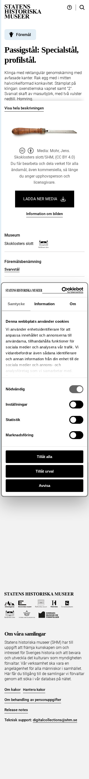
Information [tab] (44, 304)
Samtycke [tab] (16, 304)
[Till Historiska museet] (54, 603)
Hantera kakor (34, 690)
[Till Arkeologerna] (9, 603)
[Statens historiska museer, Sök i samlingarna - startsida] (23, 11)
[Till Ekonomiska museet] (24, 603)
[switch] (76, 404)
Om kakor (12, 689)
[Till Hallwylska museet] (41, 603)
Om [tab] (73, 304)
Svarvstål (12, 269)
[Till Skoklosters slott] (9, 614)
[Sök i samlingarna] (82, 7)
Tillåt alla (44, 457)
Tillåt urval (45, 471)
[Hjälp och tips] (69, 7)
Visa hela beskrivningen (24, 108)
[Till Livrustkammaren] (67, 603)
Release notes (16, 710)
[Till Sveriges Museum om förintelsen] (49, 614)
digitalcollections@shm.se (55, 720)
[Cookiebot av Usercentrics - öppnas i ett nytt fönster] (62, 290)
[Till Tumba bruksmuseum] (27, 614)
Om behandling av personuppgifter (32, 700)
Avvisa (44, 485)
